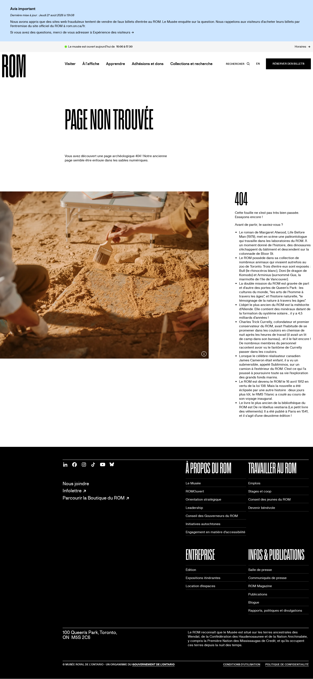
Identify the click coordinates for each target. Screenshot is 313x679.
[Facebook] (74, 464)
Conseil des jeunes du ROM (269, 499)
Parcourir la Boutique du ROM (94, 498)
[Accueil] (23, 66)
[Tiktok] (93, 464)
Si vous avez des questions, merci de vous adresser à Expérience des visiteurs (70, 32)
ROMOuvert (195, 491)
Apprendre (115, 64)
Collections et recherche (191, 64)
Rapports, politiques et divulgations (275, 610)
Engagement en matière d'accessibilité (215, 532)
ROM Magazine (260, 586)
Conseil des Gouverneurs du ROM (212, 516)
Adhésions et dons (148, 64)
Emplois (254, 483)
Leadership (194, 508)
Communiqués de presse (267, 578)
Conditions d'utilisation (241, 664)
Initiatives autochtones (203, 524)
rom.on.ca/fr (75, 26)
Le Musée (193, 483)
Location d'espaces (200, 586)
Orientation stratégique (203, 499)
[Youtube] (102, 464)
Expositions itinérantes (203, 578)
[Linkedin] (65, 464)
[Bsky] (112, 464)
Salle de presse (260, 570)
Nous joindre (76, 483)
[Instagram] (83, 464)
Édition (191, 570)
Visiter (70, 64)
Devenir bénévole (261, 508)
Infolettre (72, 491)
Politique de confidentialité (287, 664)
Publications (257, 594)
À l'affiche (90, 64)
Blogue (253, 602)
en (258, 63)
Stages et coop (259, 491)
